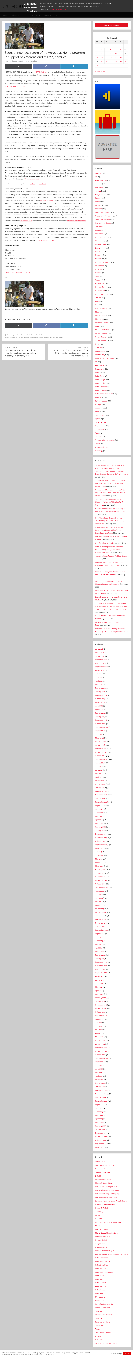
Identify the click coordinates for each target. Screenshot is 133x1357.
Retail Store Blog (101, 1265)
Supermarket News (102, 1322)
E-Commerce (100, 237)
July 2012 (98, 980)
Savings (98, 405)
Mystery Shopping (102, 333)
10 (97, 53)
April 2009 (99, 1119)
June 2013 (99, 941)
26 (106, 61)
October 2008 (100, 1140)
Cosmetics (99, 226)
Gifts (97, 276)
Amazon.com (100, 1162)
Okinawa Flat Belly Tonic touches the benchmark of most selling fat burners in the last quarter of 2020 (110, 530)
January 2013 (100, 959)
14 (116, 53)
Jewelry (98, 298)
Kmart (97, 1215)
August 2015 (99, 848)
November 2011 (101, 1008)
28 (116, 61)
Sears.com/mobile (32, 179)
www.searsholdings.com (76, 221)
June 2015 (99, 855)
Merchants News (101, 1229)
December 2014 (101, 877)
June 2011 (99, 1026)
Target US (99, 1325)
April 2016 (99, 820)
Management (100, 316)
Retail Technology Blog (104, 1272)
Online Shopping (101, 340)
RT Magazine (100, 1297)
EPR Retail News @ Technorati (106, 1197)
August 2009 (100, 1105)
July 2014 (98, 894)
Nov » (103, 71)
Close (108, 4)
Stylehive (98, 1318)
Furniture (98, 269)
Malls (97, 312)
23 (125, 57)
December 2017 (101, 749)
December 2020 (101, 660)
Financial (98, 259)
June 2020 (99, 677)
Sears (41, 337)
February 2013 (100, 955)
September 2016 (101, 802)
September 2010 (101, 1058)
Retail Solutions (101, 390)
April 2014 (98, 905)
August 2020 (100, 670)
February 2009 (100, 1126)
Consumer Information (103, 216)
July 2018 (98, 734)
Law (96, 305)
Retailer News (100, 1283)
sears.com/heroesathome (15, 86)
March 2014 (99, 909)
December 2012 (101, 962)
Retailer (43, 335)
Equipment (99, 251)
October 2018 (100, 724)
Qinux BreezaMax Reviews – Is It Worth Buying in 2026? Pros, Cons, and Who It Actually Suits (110, 483)
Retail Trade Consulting (104, 394)
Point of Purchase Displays (105, 358)
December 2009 (101, 1090)
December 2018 (101, 720)
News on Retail (101, 1240)
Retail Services (100, 383)
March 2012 (99, 994)
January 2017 (100, 788)
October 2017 (100, 756)
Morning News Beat (102, 1236)
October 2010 (100, 1055)
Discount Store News (103, 1180)
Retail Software (101, 387)
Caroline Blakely (12, 337)
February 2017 (100, 784)
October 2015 (100, 841)
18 (102, 57)
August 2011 (99, 1019)
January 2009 (100, 1129)
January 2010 (100, 1087)
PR (96, 362)
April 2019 (99, 709)
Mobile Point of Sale (103, 330)
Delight (98, 1176)
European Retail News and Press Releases (111, 1201)
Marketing (99, 319)
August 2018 (100, 731)
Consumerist (100, 1169)
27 (111, 61)
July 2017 (98, 766)
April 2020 (99, 681)
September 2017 (101, 759)
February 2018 (100, 741)
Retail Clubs (99, 376)
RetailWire (99, 1293)
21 (116, 57)
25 (102, 61)
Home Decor (100, 291)
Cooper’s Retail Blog (102, 1172)
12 (106, 53)
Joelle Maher (34, 337)
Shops (97, 412)
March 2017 (99, 781)
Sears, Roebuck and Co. (104, 1304)
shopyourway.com (47, 200)
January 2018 (100, 745)
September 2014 (101, 887)
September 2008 (101, 1144)
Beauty (98, 198)
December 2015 (101, 834)
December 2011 (101, 1005)
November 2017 (101, 752)
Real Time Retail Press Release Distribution (111, 1254)
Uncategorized (101, 447)
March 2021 (99, 652)
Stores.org (99, 1311)
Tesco (97, 1329)
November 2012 (101, 966)
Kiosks (97, 301)
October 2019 (100, 699)
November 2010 (101, 1051)
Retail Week (99, 1276)
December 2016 (101, 791)
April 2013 (98, 948)
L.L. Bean (98, 1219)
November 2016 (101, 795)
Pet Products (100, 351)
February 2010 (100, 1083)
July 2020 (98, 674)
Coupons (98, 230)
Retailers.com (100, 1286)
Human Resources (102, 294)
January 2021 (100, 656)
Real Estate (99, 365)
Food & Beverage (101, 262)
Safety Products (101, 401)
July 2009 (99, 1108)
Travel (97, 444)
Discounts (99, 234)
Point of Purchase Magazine (105, 1251)
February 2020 (100, 688)
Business (10, 335)
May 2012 (98, 987)
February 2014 (100, 912)
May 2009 (99, 1115)
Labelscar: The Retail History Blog (108, 1222)
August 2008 (100, 1147)
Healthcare (99, 283)
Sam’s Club (99, 1301)
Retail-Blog (99, 1279)
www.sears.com (26, 221)
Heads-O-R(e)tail (101, 1208)
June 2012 (99, 983)
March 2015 (99, 866)
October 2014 (100, 884)
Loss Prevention (101, 308)
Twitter (32, 184)
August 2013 (99, 934)
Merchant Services (20, 335)
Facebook (42, 184)
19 (106, 57)
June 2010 (99, 1069)
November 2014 (101, 880)
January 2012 (100, 1001)
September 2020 (101, 667)
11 (101, 53)
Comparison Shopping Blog (105, 1165)
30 (125, 61)
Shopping (99, 408)
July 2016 (98, 809)
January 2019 (100, 717)
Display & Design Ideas (103, 1183)
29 (121, 61)
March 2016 (99, 823)
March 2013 (99, 951)
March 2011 (99, 1037)
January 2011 (100, 1044)
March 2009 (99, 1122)
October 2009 (100, 1097)
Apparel (98, 173)
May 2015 (98, 859)
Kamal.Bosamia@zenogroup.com (17, 272)
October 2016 (100, 798)
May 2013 (98, 944)
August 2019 (100, 702)
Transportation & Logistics (105, 440)
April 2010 (99, 1076)
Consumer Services (102, 219)
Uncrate (98, 1336)
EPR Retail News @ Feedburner (107, 1190)
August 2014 (99, 891)
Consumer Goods (102, 212)
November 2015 (101, 838)
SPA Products (100, 415)
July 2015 (98, 852)
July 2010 (98, 1065)
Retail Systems (100, 1269)
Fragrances (99, 266)
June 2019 (99, 706)
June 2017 (99, 770)
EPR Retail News (42, 72)
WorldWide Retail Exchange (106, 1343)
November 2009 (101, 1094)
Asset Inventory (101, 180)
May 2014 (98, 902)
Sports (97, 419)
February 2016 (100, 827)
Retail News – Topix (102, 1261)
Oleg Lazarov (100, 1244)
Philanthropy (31, 335)
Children (98, 209)
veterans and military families (53, 337)
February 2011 (100, 1040)
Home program (24, 337)
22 (121, 57)
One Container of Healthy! (105, 543)
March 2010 (99, 1080)
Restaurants (99, 369)
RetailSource (100, 1290)
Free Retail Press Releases (105, 1204)
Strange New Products (104, 1315)
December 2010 (101, 1048)
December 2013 (101, 919)
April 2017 (98, 777)
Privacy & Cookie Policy (58, 9)
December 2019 (101, 695)
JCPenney (99, 1212)
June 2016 (99, 813)
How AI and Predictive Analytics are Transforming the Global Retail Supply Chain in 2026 (109, 521)
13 (111, 53)
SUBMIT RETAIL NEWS (111, 25)
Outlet (97, 344)
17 (97, 57)
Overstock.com (101, 1247)
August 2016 (100, 806)
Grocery (98, 280)
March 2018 (99, 738)
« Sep (97, 71)
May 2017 (98, 773)
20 (111, 57)
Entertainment (100, 244)
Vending (98, 451)
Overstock (99, 348)
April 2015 (98, 862)
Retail (38, 335)
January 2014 (100, 916)
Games (98, 273)
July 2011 (98, 1023)
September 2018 (101, 727)
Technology (99, 429)
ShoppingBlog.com (102, 1308)
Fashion (98, 255)
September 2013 (101, 930)
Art (96, 177)
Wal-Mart (98, 1340)
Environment (100, 248)
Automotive (99, 187)
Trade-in (98, 437)
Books (97, 202)
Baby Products (100, 195)
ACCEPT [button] (126, 1353)
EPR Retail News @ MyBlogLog (107, 1194)
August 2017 (99, 763)
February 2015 (100, 870)
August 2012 (99, 976)
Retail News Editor (32, 61)
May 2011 (98, 1030)
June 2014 (99, 898)
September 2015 (101, 845)
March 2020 (99, 685)
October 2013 (100, 927)
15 (120, 53)
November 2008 (101, 1136)
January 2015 (100, 873)
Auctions (98, 184)
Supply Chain (100, 426)
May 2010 (98, 1072)
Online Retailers (101, 337)
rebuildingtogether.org (45, 240)
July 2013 (98, 937)
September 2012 (101, 973)
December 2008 (101, 1133)
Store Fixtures (100, 422)
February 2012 (100, 998)
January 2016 (100, 830)
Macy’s (97, 1226)
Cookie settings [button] (116, 1353)
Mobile (97, 326)
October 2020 (100, 663)
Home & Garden (101, 287)
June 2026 (99, 649)
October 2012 (100, 969)
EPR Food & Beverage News (106, 1187)
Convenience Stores (103, 223)
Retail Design (100, 380)
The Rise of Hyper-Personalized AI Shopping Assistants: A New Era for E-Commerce (109, 502)
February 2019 (100, 713)
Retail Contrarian (101, 1258)
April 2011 (98, 1033)
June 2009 (99, 1112)
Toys (97, 433)
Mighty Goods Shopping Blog (106, 1233)
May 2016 (98, 816)
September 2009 (101, 1101)
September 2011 (101, 1015)
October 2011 (100, 1012)
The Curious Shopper (103, 1333)
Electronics (99, 241)
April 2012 (98, 991)
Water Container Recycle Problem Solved (111, 556)
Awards (98, 191)
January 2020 (100, 692)
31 (97, 65)
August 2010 (100, 1062)
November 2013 (101, 923)
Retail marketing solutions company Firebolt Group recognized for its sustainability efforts (109, 549)
